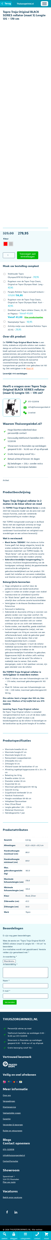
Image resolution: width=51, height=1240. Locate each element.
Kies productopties (34, 317)
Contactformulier (10, 1161)
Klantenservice (9, 1107)
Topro (28, 912)
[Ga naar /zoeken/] (4, 1235)
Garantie (6, 1119)
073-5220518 (33, 401)
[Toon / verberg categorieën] (44, 3)
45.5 (27, 901)
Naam (6, 980)
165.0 (28, 870)
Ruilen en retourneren (12, 1131)
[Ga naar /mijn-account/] (13, 1235)
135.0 (28, 889)
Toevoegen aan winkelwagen (28, 255)
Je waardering (10, 957)
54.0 (27, 906)
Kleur (5, 239)
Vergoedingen (9, 1101)
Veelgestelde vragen (12, 1113)
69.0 (27, 861)
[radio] (5, 244)
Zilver (33, 896)
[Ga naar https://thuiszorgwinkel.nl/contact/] (37, 1235)
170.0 (28, 880)
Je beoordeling (10, 964)
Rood (28, 896)
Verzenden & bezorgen (13, 1125)
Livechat (32, 412)
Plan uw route (9, 1182)
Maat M (29, 368)
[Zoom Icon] (45, 24)
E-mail (6, 991)
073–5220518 (8, 1149)
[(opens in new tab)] (10, 1064)
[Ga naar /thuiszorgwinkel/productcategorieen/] (25, 1235)
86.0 (27, 852)
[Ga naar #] (46, 1235)
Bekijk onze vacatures (12, 1197)
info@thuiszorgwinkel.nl (39, 407)
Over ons (7, 1095)
